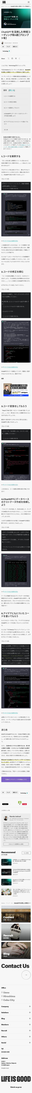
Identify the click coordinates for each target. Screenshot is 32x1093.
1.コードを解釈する (9, 96)
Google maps (5, 1068)
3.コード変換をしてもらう (11, 108)
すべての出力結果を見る (11, 241)
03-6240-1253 (5, 1052)
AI (9, 6)
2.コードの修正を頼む (10, 102)
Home (2, 6)
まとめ (6, 129)
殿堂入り (15, 46)
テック (6, 6)
